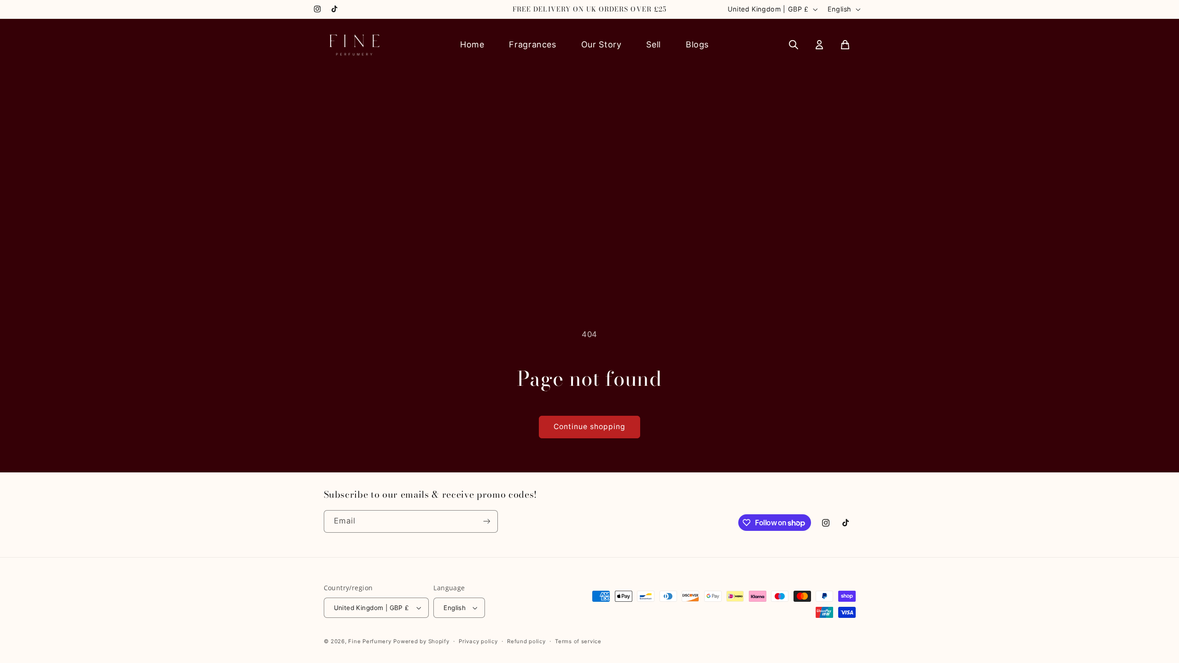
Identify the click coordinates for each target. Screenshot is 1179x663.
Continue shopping (590, 426)
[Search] (793, 44)
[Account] (819, 44)
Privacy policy (478, 641)
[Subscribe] (486, 521)
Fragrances (532, 44)
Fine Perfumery (369, 641)
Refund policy (526, 641)
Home (472, 44)
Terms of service (578, 641)
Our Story (601, 44)
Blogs (697, 44)
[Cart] (845, 44)
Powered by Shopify (421, 641)
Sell (653, 44)
